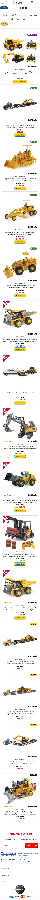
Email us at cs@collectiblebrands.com (28, 853)
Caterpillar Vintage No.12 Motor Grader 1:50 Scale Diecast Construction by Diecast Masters (20, 233)
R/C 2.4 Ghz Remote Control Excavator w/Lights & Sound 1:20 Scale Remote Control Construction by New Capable (20, 448)
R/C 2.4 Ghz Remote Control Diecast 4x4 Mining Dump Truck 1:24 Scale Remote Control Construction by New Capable (20, 340)
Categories (5, 875)
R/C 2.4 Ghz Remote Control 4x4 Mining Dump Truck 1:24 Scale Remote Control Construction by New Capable (20, 609)
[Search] (7, 2)
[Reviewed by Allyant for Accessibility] (20, 889)
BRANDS (4, 881)
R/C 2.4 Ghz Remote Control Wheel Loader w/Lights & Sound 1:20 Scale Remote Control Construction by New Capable (20, 501)
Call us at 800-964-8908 (23, 855)
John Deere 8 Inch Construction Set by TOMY (20, 393)
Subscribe (31, 845)
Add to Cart (20, 135)
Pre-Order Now (20, 81)
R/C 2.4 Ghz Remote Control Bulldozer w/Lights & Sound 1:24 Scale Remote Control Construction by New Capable (20, 813)
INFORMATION (6, 869)
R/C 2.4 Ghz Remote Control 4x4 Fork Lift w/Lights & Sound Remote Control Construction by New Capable (20, 555)
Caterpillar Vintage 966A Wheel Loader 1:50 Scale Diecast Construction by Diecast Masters (20, 287)
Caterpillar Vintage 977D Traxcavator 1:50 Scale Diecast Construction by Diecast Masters (20, 180)
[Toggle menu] (1, 2)
